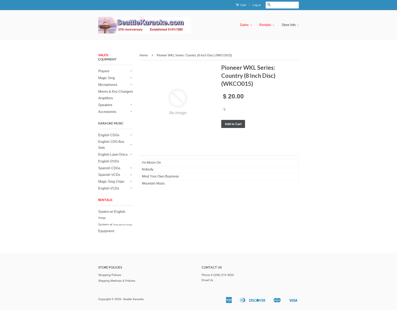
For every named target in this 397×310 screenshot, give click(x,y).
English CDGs (108, 135)
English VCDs (108, 188)
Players (103, 71)
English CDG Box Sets (111, 144)
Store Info (289, 25)
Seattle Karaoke (133, 299)
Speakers (105, 105)
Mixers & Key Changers (115, 91)
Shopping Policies (109, 275)
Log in (257, 5)
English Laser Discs (113, 154)
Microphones (107, 84)
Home (144, 55)
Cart (243, 5)
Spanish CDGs (109, 168)
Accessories (107, 112)
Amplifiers (105, 98)
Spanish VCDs (109, 174)
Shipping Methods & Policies (116, 280)
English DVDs (108, 161)
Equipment (106, 231)
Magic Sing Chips (111, 181)
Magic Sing (106, 78)
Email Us (207, 280)
